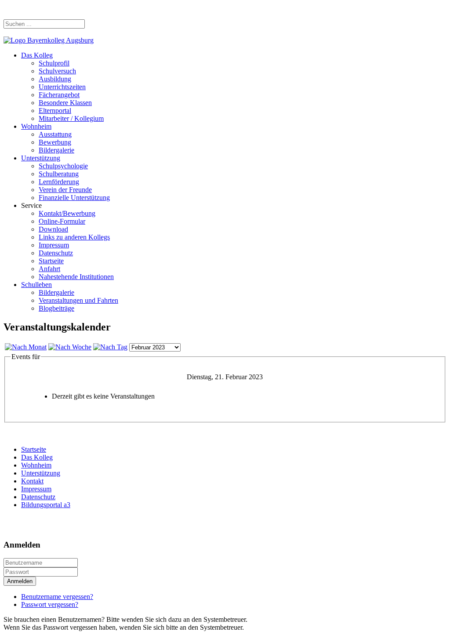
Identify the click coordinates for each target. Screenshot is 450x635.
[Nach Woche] (69, 347)
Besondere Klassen (65, 102)
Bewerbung (55, 142)
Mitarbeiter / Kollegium (71, 118)
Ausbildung (55, 79)
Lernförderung (59, 181)
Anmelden (20, 581)
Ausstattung (55, 134)
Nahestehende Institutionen (76, 276)
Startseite (51, 261)
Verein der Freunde (65, 189)
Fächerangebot (59, 94)
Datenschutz (56, 253)
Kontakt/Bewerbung (67, 213)
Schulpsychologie (63, 166)
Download (53, 229)
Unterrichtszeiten (62, 87)
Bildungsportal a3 (45, 504)
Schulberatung (59, 174)
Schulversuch (57, 71)
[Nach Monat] (26, 347)
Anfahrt (49, 268)
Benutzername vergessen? (57, 596)
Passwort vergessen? (49, 604)
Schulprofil (54, 63)
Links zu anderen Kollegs (74, 237)
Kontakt (32, 481)
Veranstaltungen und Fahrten (78, 300)
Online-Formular (62, 221)
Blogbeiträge (56, 308)
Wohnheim (36, 126)
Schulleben (36, 284)
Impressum (54, 245)
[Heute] (110, 347)
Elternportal (55, 110)
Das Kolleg (37, 55)
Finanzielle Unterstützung (74, 197)
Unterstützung (40, 158)
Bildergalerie (56, 150)
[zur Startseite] (49, 40)
